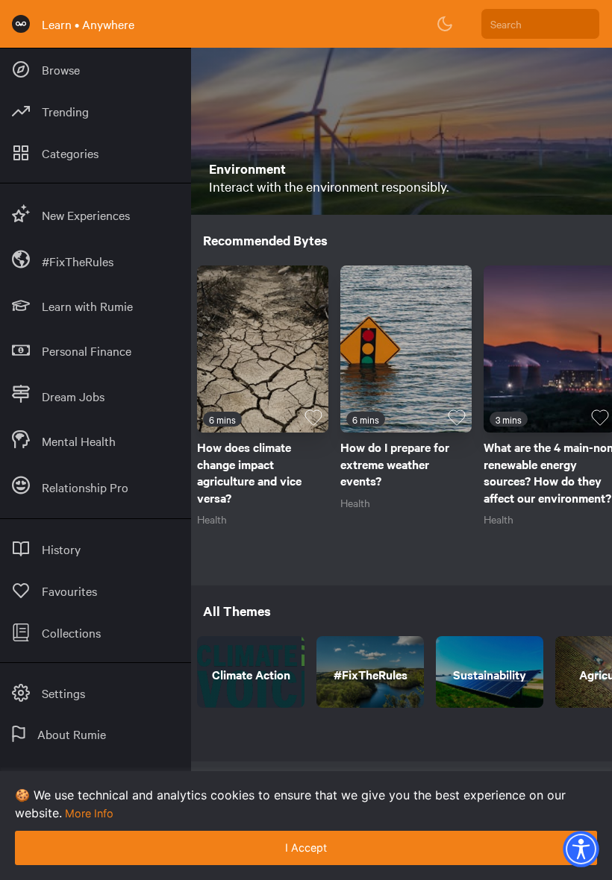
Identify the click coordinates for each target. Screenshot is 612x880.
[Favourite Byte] (313, 418)
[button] (581, 849)
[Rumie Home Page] (21, 24)
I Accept (306, 847)
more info (89, 813)
